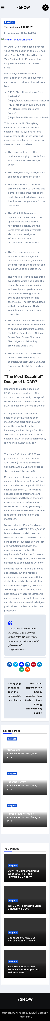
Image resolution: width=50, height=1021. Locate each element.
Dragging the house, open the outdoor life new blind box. (15, 692)
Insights (9, 22)
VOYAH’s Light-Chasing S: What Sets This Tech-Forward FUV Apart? (24, 747)
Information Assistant (18, 754)
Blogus (41, 1013)
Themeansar (24, 1016)
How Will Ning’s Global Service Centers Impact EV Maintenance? (23, 969)
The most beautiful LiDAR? (18, 27)
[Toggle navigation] (2, 7)
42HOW (23, 8)
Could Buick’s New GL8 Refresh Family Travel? (21, 812)
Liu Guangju (13, 33)
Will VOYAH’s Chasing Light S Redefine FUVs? (24, 780)
